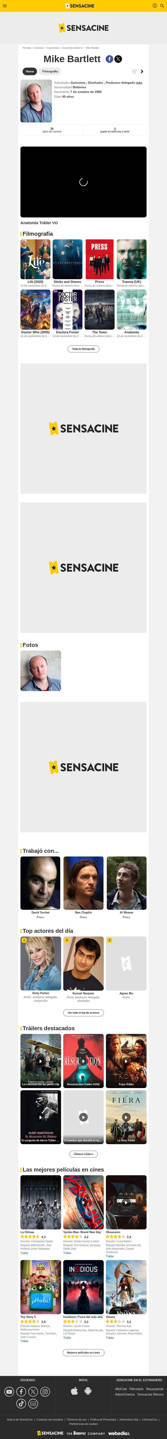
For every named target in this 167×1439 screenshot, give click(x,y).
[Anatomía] (132, 309)
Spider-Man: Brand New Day (82, 1232)
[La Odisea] (40, 1202)
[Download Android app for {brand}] (90, 1390)
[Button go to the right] (141, 71)
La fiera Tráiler (126, 1140)
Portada (27, 48)
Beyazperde (155, 1389)
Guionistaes (53, 48)
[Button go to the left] (134, 71)
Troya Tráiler (126, 1084)
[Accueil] (79, 6)
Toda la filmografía (83, 349)
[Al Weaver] (127, 883)
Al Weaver (126, 912)
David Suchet (40, 912)
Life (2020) (35, 282)
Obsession (113, 1232)
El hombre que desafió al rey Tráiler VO (84, 1140)
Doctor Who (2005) (35, 332)
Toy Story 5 (28, 1317)
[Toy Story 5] (40, 1287)
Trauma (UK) (131, 282)
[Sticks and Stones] (68, 259)
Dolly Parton (40, 993)
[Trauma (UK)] (132, 259)
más (139, 82)
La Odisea (27, 1232)
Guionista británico (72, 48)
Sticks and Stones (67, 282)
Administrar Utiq (128, 1419)
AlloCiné (121, 1389)
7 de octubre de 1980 (86, 91)
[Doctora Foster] (68, 309)
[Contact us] (33, 1404)
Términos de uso (77, 1419)
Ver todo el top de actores (83, 1012)
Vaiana (110, 1317)
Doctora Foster (67, 332)
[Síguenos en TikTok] (21, 1404)
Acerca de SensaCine (20, 1419)
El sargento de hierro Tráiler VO (41, 1140)
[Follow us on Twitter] (33, 1392)
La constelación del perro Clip (40, 1084)
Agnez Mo (126, 993)
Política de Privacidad (103, 1419)
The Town (99, 332)
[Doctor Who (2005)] (35, 309)
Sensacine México (150, 1394)
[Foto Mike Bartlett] (40, 671)
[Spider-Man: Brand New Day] (83, 1202)
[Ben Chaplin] (83, 883)
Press (99, 282)
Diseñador (96, 82)
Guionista (78, 82)
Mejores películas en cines (83, 1352)
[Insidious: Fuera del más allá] (83, 1287)
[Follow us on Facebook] (21, 1392)
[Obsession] (126, 1202)
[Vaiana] (126, 1287)
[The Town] (100, 309)
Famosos (39, 48)
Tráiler (24, 1253)
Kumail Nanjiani (83, 993)
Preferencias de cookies (83, 1424)
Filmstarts (136, 1389)
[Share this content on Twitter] (118, 59)
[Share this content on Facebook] (109, 59)
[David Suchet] (40, 883)
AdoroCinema (125, 1394)
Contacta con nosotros (50, 1419)
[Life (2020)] (35, 259)
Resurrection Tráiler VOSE (83, 1084)
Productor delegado (121, 82)
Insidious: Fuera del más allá (82, 1317)
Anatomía (131, 332)
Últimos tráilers (83, 1154)
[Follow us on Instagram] (45, 1392)
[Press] (100, 259)
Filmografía (38, 233)
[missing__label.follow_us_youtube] (9, 1392)
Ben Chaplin (83, 912)
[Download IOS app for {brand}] (76, 1390)
